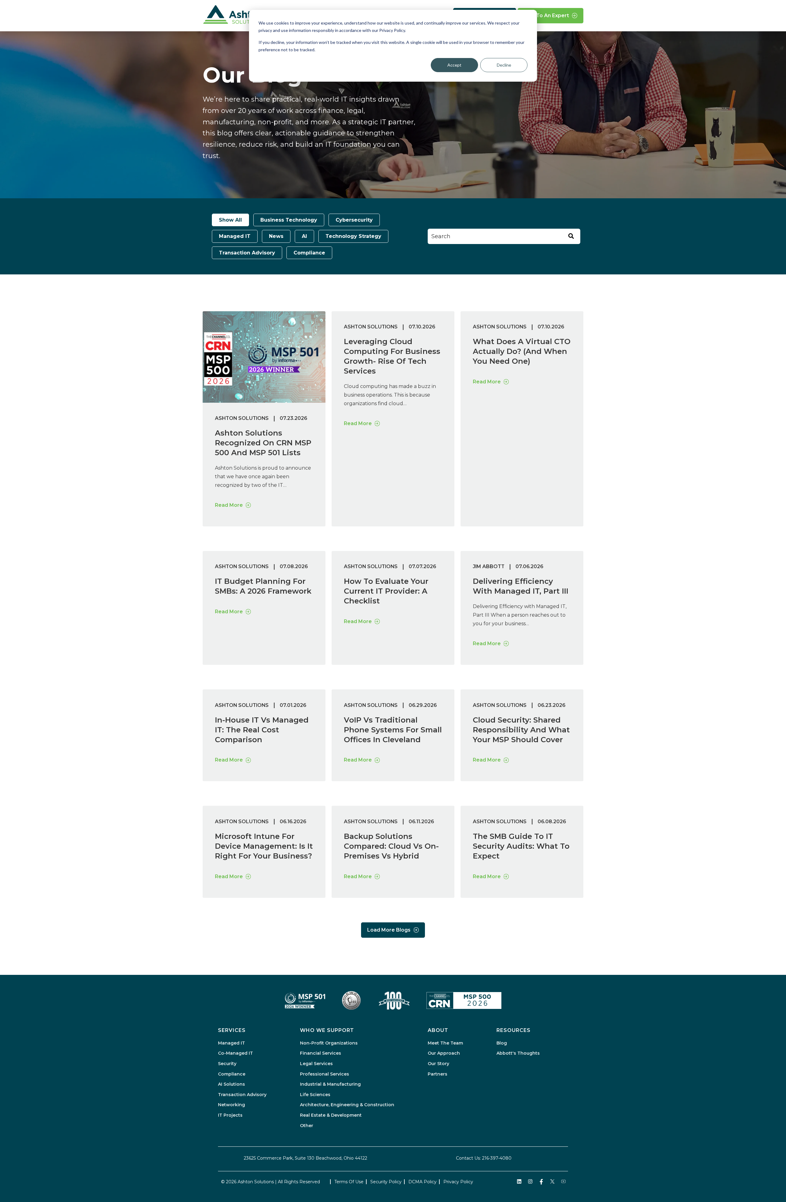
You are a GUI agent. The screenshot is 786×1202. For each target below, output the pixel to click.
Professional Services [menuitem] (324, 1074)
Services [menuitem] (232, 1030)
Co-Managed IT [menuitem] (235, 1053)
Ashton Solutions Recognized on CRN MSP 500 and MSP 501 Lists (263, 442)
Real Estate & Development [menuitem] (331, 1115)
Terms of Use (349, 1182)
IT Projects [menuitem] (230, 1115)
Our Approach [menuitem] (444, 1053)
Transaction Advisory (247, 253)
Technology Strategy (353, 236)
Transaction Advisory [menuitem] (242, 1094)
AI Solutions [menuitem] (231, 1084)
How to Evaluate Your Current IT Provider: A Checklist (386, 591)
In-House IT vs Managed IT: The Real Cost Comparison (262, 729)
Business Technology (288, 220)
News (276, 236)
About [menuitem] (438, 1030)
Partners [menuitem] (437, 1074)
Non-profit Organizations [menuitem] (329, 1043)
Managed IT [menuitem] (231, 1043)
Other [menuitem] (306, 1125)
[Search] (571, 236)
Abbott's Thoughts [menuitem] (518, 1053)
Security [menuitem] (227, 1063)
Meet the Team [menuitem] (445, 1043)
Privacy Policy (458, 1182)
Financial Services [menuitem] (320, 1053)
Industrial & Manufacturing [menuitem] (330, 1084)
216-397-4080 (497, 1158)
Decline (504, 65)
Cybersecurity (354, 220)
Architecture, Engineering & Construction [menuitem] (347, 1104)
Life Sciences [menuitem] (315, 1094)
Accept (454, 65)
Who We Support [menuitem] (327, 1030)
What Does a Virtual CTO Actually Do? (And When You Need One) (521, 351)
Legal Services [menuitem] (316, 1063)
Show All (230, 220)
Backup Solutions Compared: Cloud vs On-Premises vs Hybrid (391, 846)
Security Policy (386, 1182)
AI (304, 236)
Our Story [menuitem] (438, 1063)
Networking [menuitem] (231, 1104)
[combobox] (504, 236)
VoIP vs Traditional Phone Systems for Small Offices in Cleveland (393, 729)
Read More (229, 505)
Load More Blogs (389, 930)
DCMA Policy (422, 1182)
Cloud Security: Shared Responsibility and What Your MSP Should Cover (521, 729)
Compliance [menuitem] (231, 1074)
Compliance (309, 253)
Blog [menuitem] (501, 1043)
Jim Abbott (488, 566)
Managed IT (235, 236)
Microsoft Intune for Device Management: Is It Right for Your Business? (264, 846)
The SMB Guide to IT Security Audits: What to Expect (521, 846)
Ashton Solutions (242, 418)
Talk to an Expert (546, 15)
